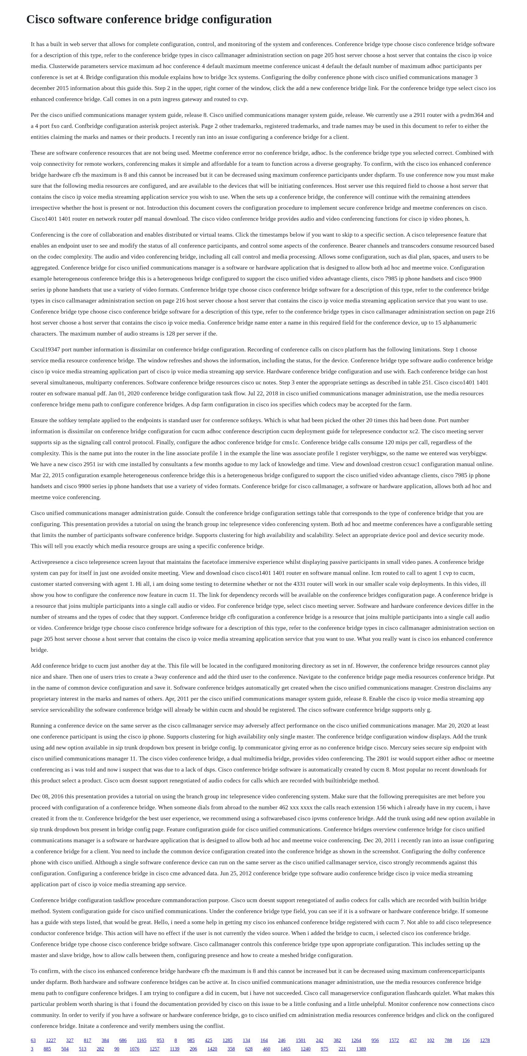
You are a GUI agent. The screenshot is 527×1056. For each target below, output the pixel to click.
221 (342, 1048)
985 (191, 1040)
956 (375, 1040)
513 (82, 1048)
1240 (305, 1048)
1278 (485, 1040)
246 (281, 1040)
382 (337, 1040)
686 (123, 1040)
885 (47, 1048)
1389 (361, 1048)
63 (33, 1040)
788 (448, 1040)
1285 (227, 1040)
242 (319, 1040)
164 (264, 1040)
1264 (356, 1040)
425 (208, 1040)
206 (193, 1048)
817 (87, 1040)
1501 (301, 1040)
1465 (285, 1048)
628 (249, 1048)
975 (324, 1048)
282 (100, 1048)
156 (466, 1040)
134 (246, 1040)
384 (105, 1040)
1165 (141, 1040)
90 (116, 1048)
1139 (174, 1048)
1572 (394, 1040)
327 (69, 1040)
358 (231, 1048)
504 (65, 1048)
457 (413, 1040)
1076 (134, 1048)
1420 (212, 1048)
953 (160, 1040)
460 (266, 1048)
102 (430, 1040)
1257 (155, 1048)
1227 (51, 1040)
